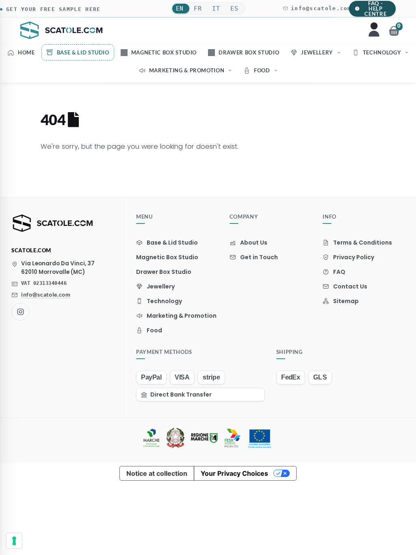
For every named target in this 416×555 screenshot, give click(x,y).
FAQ (339, 272)
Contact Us (350, 286)
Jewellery (317, 52)
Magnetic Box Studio (164, 52)
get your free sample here (53, 9)
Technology (382, 52)
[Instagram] (20, 312)
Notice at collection (156, 473)
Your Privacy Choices (234, 473)
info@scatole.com (321, 8)
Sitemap (346, 301)
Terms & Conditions (362, 242)
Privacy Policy (353, 257)
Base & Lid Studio (83, 52)
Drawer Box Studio (249, 52)
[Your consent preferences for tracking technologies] (14, 540)
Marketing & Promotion (187, 70)
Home (26, 52)
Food (262, 70)
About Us (253, 242)
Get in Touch (259, 257)
